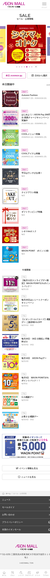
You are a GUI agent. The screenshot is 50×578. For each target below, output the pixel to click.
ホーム (8, 493)
